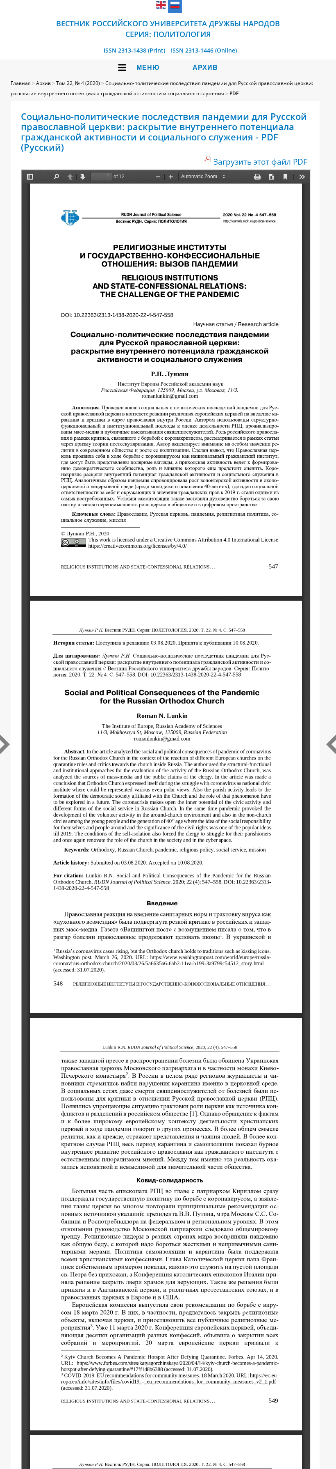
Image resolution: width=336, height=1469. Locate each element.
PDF (233, 93)
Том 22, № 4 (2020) (78, 83)
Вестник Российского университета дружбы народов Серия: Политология (168, 28)
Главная (21, 83)
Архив (205, 67)
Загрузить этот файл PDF (260, 161)
